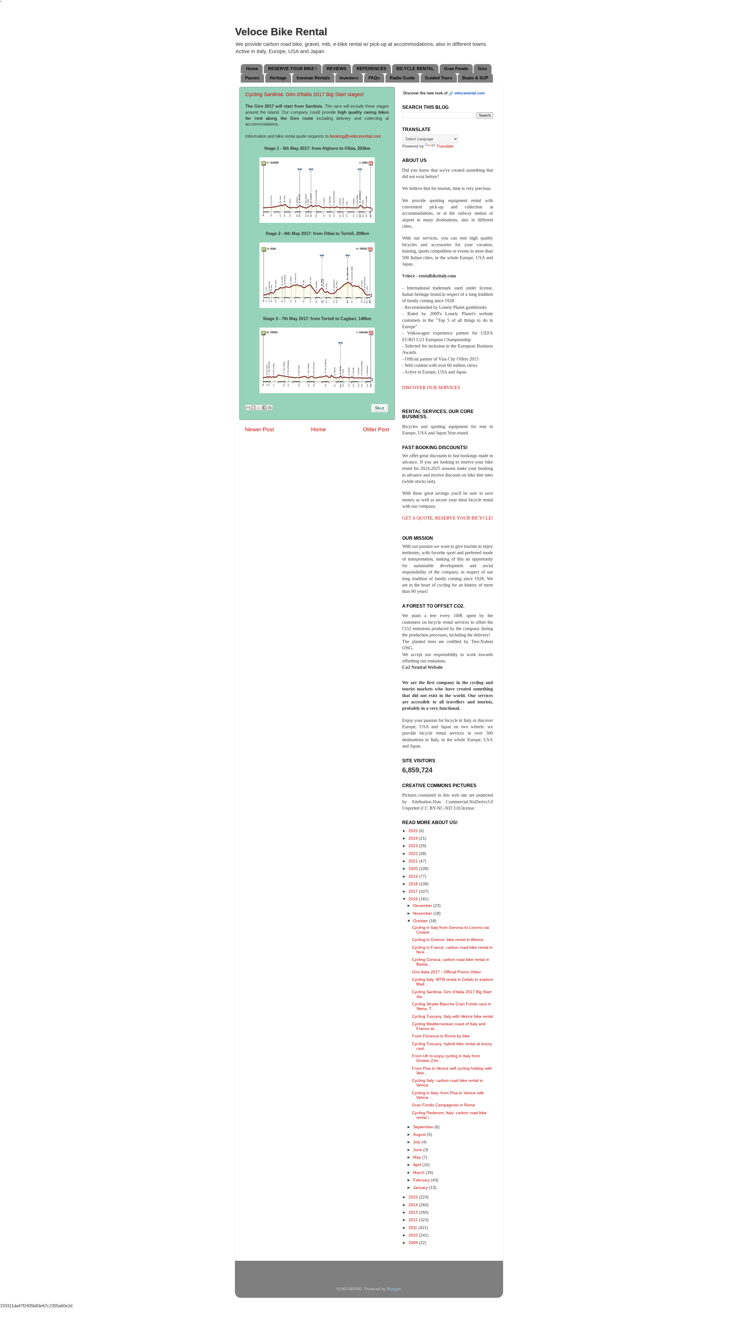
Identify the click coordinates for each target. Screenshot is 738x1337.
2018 (413, 884)
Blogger (394, 1289)
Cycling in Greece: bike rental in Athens (447, 940)
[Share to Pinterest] (270, 407)
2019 (413, 876)
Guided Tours (438, 77)
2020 (413, 869)
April (417, 1165)
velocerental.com (469, 93)
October (421, 921)
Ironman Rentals (313, 77)
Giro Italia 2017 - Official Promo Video (446, 972)
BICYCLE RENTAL (415, 68)
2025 (413, 831)
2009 (413, 1243)
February (422, 1180)
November (423, 913)
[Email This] (248, 407)
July (417, 1142)
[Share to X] (259, 407)
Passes (252, 77)
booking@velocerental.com (355, 136)
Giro (482, 68)
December (423, 905)
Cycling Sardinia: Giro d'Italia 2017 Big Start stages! (304, 94)
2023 (413, 846)
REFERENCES (371, 68)
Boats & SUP (475, 77)
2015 (413, 1197)
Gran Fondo (456, 68)
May (417, 1157)
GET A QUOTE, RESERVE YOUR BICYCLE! (447, 518)
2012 (413, 1220)
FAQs (374, 77)
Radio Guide (402, 77)
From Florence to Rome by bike (441, 1036)
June (418, 1150)
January (421, 1187)
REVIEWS (337, 68)
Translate (444, 146)
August (420, 1134)
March (419, 1172)
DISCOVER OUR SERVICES (431, 387)
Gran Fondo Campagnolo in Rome (443, 1105)
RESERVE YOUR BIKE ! (292, 68)
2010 (413, 1235)
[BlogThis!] (253, 407)
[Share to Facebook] (264, 407)
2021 (413, 861)
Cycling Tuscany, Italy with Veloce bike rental (452, 1016)
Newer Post (259, 429)
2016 (413, 899)
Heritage (278, 77)
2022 (413, 854)
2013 (413, 1212)
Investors (349, 77)
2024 (413, 838)
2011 (413, 1228)
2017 (413, 891)
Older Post (376, 429)
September (423, 1127)
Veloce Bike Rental (281, 32)
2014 (413, 1205)
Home (252, 68)
